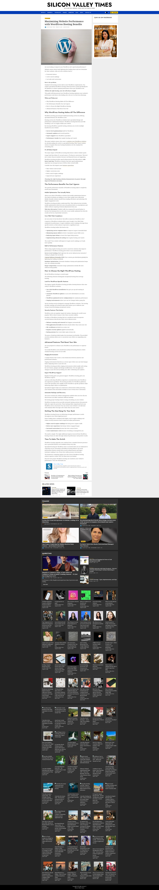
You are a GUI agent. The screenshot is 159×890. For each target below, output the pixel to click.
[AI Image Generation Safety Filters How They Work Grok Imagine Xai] (71, 491)
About (81, 12)
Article (43, 12)
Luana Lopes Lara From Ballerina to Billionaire (48, 643)
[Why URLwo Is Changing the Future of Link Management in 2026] (84, 560)
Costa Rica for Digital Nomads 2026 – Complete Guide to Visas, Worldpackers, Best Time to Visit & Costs (110, 800)
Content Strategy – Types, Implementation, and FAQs (103, 579)
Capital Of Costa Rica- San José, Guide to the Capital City (73, 719)
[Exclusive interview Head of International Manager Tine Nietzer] (98, 535)
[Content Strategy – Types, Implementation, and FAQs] (84, 579)
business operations (68, 165)
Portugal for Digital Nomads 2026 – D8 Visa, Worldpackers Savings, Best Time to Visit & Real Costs (98, 797)
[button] (108, 12)
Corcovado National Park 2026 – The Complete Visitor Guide (60, 768)
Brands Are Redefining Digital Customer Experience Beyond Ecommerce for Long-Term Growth (47, 692)
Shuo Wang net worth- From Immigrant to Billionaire (73, 623)
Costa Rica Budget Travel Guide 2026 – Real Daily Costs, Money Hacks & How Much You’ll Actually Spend (111, 770)
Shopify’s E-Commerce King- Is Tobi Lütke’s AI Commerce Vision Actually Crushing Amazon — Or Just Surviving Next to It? (60, 574)
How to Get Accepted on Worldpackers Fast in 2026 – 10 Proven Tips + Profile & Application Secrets (98, 852)
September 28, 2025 (55, 523)
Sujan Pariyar (47, 523)
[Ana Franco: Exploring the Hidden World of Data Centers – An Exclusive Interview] (60, 535)
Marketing (71, 12)
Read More (45, 584)
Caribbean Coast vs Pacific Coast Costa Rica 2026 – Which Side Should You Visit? (98, 771)
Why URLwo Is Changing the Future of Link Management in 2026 (100, 560)
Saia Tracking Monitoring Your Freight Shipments (84, 644)
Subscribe (115, 12)
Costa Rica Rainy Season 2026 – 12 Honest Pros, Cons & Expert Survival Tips (73, 796)
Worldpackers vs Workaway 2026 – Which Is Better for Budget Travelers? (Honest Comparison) (110, 850)
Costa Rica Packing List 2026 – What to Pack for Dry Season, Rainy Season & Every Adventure (85, 799)
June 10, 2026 (55, 495)
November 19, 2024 (96, 547)
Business (49, 12)
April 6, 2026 (93, 581)
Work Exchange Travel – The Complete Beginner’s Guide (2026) (85, 874)
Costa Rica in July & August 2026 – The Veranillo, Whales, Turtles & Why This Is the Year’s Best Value (47, 797)
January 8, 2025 (95, 525)
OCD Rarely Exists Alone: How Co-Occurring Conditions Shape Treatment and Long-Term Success (60, 692)
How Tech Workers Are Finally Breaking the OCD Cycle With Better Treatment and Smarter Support (73, 692)
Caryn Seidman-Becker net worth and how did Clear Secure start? (85, 623)
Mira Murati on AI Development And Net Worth (98, 623)
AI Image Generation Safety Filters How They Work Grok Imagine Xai (82, 491)
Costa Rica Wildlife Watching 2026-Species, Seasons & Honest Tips (47, 770)
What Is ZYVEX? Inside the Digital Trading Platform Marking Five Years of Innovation (58, 491)
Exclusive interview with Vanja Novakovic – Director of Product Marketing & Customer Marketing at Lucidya (103, 570)
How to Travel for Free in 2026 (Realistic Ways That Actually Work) (98, 874)
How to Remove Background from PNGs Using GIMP (111, 690)
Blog (77, 12)
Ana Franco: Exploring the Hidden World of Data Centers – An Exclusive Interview (58, 545)
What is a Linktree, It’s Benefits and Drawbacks (85, 603)
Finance (65, 12)
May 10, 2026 (93, 572)
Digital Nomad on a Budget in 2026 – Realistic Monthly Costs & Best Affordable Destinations (60, 850)
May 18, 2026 (93, 562)
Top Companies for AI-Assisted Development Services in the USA (47, 623)
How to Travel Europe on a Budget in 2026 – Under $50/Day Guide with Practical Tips (47, 851)
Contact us (88, 12)
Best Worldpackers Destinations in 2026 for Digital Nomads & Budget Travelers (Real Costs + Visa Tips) (98, 825)
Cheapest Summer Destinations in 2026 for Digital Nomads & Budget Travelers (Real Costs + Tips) (73, 825)
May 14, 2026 (79, 494)
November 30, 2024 (58, 547)
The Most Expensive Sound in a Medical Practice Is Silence (47, 603)
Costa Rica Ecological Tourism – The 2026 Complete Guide (72, 768)
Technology (58, 12)
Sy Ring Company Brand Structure (46, 665)
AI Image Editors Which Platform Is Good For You (60, 644)
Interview (45, 517)
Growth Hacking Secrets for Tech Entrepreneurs (84, 666)
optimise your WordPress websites (76, 141)
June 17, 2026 (57, 577)
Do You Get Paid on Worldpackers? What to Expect (98, 719)
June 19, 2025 (59, 27)
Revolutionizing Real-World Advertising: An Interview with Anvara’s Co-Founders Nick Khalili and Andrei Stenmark (98, 522)
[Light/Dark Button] (106, 12)
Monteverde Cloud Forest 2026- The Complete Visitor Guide (110, 744)
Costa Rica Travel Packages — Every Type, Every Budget (84, 719)
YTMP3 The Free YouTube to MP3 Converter (97, 644)
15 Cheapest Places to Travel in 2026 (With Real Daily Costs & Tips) (73, 848)
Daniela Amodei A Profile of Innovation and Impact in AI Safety (111, 623)
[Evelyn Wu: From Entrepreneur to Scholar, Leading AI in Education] (60, 511)
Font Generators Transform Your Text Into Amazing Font (72, 644)
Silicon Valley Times (79, 5)
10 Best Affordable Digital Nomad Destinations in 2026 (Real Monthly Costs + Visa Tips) (110, 825)
